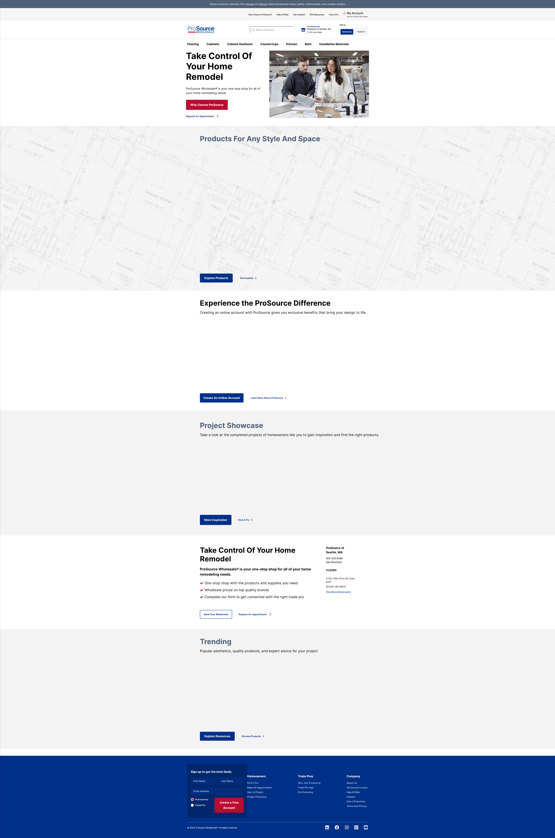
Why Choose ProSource (206, 105)
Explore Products (216, 278)
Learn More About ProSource (267, 397)
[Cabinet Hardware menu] (254, 44)
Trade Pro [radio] (361, 32)
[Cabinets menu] (221, 44)
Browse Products (251, 736)
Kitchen (291, 44)
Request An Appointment (200, 116)
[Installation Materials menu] (350, 44)
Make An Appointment (259, 787)
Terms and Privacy (357, 806)
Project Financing (256, 796)
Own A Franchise (356, 801)
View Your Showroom (216, 614)
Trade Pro (200, 805)
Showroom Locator (357, 787)
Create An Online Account (222, 398)
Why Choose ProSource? (260, 14)
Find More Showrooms (338, 591)
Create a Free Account (229, 805)
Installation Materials (334, 44)
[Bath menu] (313, 44)
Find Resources (317, 14)
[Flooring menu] (200, 44)
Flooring (193, 44)
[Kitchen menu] (299, 44)
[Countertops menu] (280, 44)
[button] (353, 13)
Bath (308, 44)
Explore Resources (217, 736)
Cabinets (213, 44)
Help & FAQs (283, 14)
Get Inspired (299, 14)
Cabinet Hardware (240, 44)
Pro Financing (305, 792)
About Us (352, 782)
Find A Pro (243, 519)
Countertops (269, 44)
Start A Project (255, 792)
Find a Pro (333, 14)
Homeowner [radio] (347, 32)
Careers (351, 796)
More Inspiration (215, 520)
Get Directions (334, 561)
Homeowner (201, 799)
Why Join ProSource (309, 782)
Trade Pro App (305, 787)
